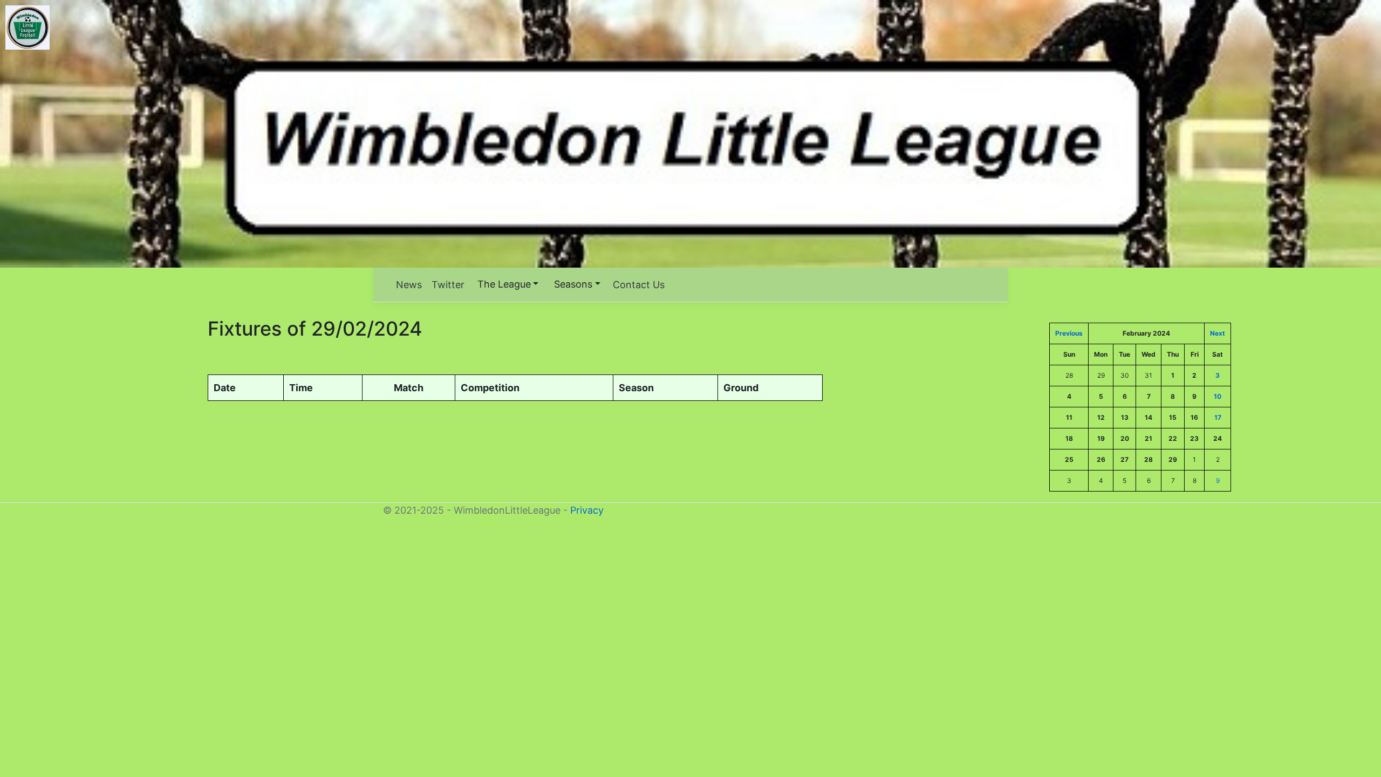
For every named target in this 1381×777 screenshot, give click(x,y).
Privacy (587, 510)
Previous (1069, 333)
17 (1217, 417)
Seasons (573, 284)
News (409, 284)
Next (1217, 333)
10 (1217, 396)
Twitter (448, 284)
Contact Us (639, 284)
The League (504, 284)
